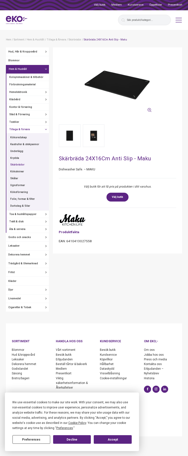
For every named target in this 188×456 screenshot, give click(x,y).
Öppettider (155, 4)
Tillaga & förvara (19, 129)
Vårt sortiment (65, 350)
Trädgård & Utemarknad (23, 263)
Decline (72, 439)
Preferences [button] (64, 428)
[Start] (16, 20)
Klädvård (14, 99)
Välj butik (100, 4)
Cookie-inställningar (113, 378)
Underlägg (16, 151)
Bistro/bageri (20, 378)
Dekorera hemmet (19, 254)
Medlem (116, 4)
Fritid (11, 272)
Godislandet (20, 368)
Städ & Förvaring (19, 114)
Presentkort (175, 4)
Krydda (14, 158)
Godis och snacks (19, 237)
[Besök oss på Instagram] (156, 389)
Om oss (149, 350)
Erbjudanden (64, 359)
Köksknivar (17, 171)
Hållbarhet (107, 364)
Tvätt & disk (16, 221)
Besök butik (63, 354)
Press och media (155, 359)
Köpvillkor (106, 359)
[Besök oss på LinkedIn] (164, 389)
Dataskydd (107, 368)
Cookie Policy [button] (77, 423)
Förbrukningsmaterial (22, 84)
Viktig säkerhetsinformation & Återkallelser (72, 383)
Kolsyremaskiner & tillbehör (26, 77)
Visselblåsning (110, 373)
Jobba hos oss (154, 354)
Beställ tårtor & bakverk (71, 364)
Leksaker (14, 245)
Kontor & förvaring (20, 107)
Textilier (14, 122)
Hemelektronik (18, 92)
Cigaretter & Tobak (19, 307)
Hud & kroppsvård (23, 354)
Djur (10, 289)
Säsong (17, 373)
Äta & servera (17, 229)
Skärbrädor (17, 164)
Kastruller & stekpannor (24, 144)
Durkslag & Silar (20, 205)
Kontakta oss (153, 364)
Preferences (31, 439)
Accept (113, 439)
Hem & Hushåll (18, 69)
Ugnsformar (17, 185)
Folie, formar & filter (22, 199)
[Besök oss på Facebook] (147, 389)
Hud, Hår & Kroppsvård (22, 51)
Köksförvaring (19, 192)
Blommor (14, 60)
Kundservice (135, 4)
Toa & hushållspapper (22, 214)
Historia (149, 378)
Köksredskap (18, 137)
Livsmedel (14, 298)
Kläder (12, 281)
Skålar (14, 178)
